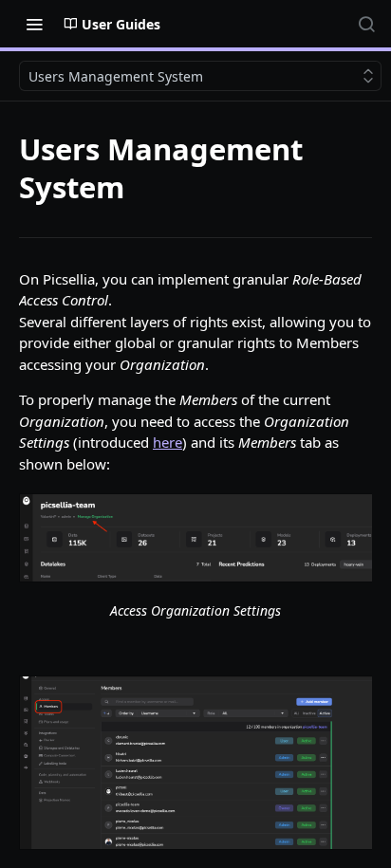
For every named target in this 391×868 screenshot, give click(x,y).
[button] (195, 537)
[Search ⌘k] (366, 24)
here (167, 442)
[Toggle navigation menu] (34, 24)
